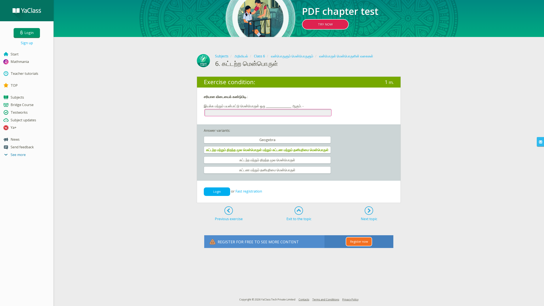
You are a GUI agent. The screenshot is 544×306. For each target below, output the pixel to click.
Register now (359, 241)
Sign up (27, 43)
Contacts (304, 299)
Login (217, 192)
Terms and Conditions (325, 299)
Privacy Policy (350, 299)
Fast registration (248, 191)
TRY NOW (325, 24)
